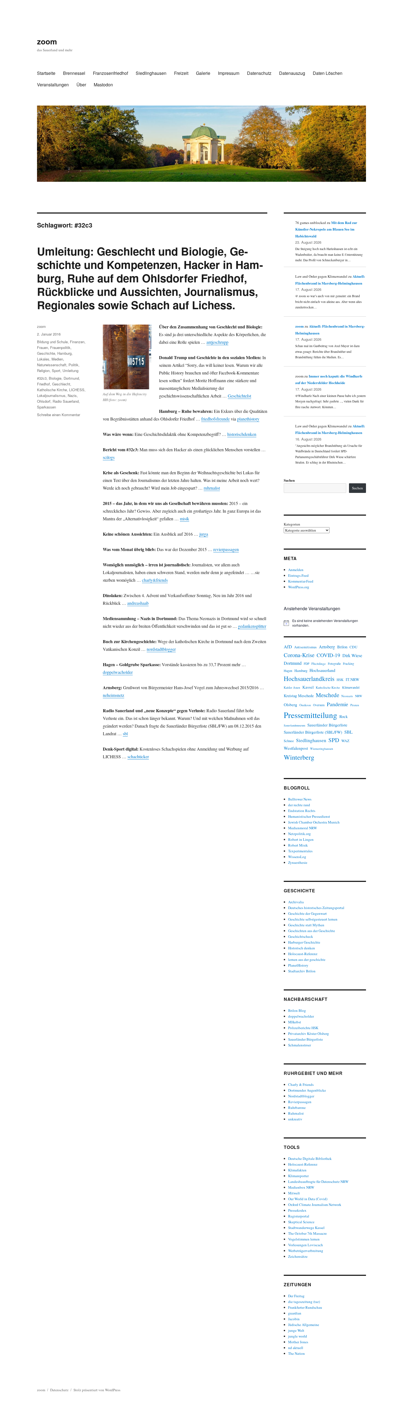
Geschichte (46, 353)
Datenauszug (292, 73)
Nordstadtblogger (301, 1096)
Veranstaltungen (53, 84)
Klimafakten (297, 1170)
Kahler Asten (292, 687)
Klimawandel (350, 687)
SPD (333, 740)
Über (81, 84)
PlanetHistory (298, 965)
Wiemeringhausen (321, 748)
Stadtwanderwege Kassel (306, 1227)
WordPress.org (298, 586)
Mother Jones (298, 1341)
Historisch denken (301, 947)
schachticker (138, 756)
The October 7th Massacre (307, 1233)
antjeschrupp (217, 342)
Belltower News (299, 799)
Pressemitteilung (310, 714)
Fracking (348, 663)
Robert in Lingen (301, 839)
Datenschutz (259, 73)
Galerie (203, 73)
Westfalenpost (296, 748)
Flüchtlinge (318, 663)
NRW (358, 696)
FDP (306, 663)
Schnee (289, 741)
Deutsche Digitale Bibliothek (310, 1158)
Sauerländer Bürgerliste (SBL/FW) (313, 732)
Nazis (72, 395)
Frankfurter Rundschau (305, 1307)
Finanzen (77, 341)
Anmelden (295, 569)
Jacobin (294, 1318)
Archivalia (296, 901)
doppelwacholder (118, 672)
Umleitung (70, 370)
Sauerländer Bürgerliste (327, 725)
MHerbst (294, 1022)
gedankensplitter (252, 626)
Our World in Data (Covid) (307, 1198)
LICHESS (76, 389)
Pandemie (337, 704)
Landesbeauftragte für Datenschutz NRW (318, 1181)
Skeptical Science (301, 1221)
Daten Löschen (327, 73)
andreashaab (138, 603)
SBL (348, 732)
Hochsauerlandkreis (309, 678)
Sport (56, 370)
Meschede (327, 695)
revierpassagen (226, 549)
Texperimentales (300, 850)
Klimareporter (298, 1175)
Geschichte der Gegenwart (307, 913)
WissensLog (297, 856)
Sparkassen (46, 407)
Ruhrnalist (296, 1113)
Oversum (319, 705)
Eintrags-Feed (298, 575)
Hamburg (64, 353)
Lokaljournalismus (51, 395)
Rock (343, 716)
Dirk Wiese (352, 655)
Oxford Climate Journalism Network (314, 1204)
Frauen (42, 347)
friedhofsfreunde (215, 419)
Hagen (288, 670)
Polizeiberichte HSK (303, 1027)
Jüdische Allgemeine (303, 1324)
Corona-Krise (299, 655)
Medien (57, 359)
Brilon (342, 646)
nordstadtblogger (161, 649)
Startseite (46, 73)
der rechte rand (299, 804)
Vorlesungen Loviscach (305, 1244)
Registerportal (298, 1216)
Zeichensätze (298, 1256)
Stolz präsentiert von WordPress (96, 1389)
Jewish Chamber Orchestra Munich (314, 822)
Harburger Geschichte (304, 942)
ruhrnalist (212, 488)
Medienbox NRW (301, 1187)
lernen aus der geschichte (306, 959)
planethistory (248, 419)
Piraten (354, 705)
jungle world (297, 1336)
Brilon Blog (297, 1010)
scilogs (109, 457)
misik (184, 518)
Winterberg (299, 757)
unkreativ (295, 1119)
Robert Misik (298, 845)
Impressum (228, 73)
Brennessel (74, 73)
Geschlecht (61, 384)
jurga (203, 534)
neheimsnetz (113, 695)
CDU (353, 646)
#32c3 (42, 378)
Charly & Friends (301, 1084)
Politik (73, 364)
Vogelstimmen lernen (304, 1239)
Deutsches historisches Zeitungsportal (316, 907)
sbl (125, 733)
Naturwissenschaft (51, 364)
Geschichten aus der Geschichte (311, 930)
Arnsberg (327, 646)
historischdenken (241, 434)
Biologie (55, 378)
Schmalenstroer (299, 1045)
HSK (340, 679)
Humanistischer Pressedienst (309, 816)
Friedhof (43, 384)
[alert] (325, 623)
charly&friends (155, 580)
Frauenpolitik (60, 347)
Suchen (289, 480)
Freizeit (181, 73)
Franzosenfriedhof (110, 73)
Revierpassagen (299, 1101)
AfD (288, 646)
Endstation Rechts (301, 810)
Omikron (305, 705)
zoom (47, 41)
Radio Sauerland (66, 401)
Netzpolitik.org (299, 833)
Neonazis (347, 696)
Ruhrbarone (297, 1107)
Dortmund (71, 378)
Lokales (43, 359)
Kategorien (292, 524)
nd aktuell (295, 1347)
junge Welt (296, 1330)
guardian (294, 1313)
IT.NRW (352, 679)
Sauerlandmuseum (294, 725)
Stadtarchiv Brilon (302, 971)
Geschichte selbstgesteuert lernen (312, 919)
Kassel (308, 687)
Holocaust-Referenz (302, 953)
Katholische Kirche (52, 389)
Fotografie (334, 663)
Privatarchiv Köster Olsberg (308, 1033)
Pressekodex (297, 1210)
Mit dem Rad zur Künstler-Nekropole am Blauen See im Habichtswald (326, 229)
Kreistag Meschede (299, 695)
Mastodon (103, 84)
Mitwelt (294, 1193)
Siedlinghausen (151, 73)
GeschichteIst (239, 396)
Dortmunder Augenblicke (307, 1090)
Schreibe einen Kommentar (58, 414)
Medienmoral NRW (302, 827)
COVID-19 (328, 655)
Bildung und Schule (52, 341)
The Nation (296, 1353)
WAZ (345, 740)
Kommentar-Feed (300, 581)
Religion (43, 370)
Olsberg (290, 704)
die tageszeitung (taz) (304, 1301)
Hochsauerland (322, 670)
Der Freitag (296, 1295)
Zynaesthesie (297, 862)
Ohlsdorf (43, 401)
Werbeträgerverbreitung (305, 1250)
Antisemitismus (305, 647)
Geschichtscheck (300, 936)
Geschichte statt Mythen (306, 924)
